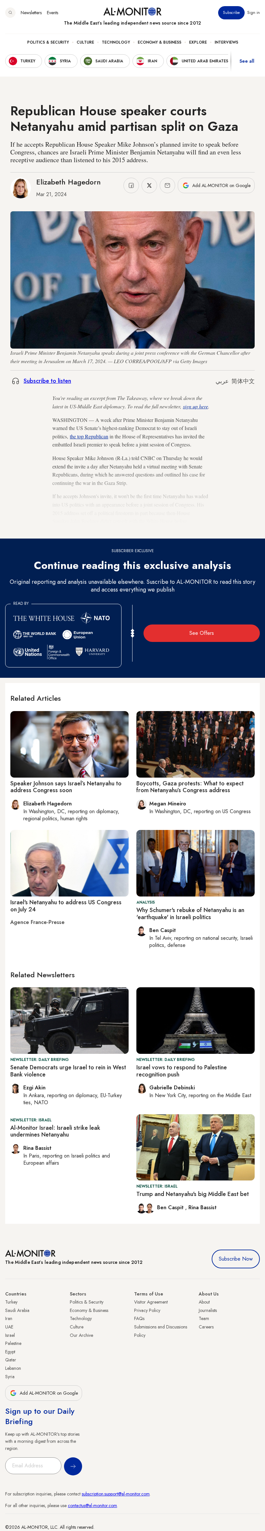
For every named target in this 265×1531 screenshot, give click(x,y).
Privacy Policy (147, 1310)
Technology (116, 42)
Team (204, 1318)
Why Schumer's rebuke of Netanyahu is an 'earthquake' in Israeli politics (190, 913)
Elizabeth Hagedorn (68, 182)
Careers (206, 1327)
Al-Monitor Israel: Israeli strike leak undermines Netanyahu (55, 1131)
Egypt (10, 1351)
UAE (9, 1327)
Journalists (208, 1310)
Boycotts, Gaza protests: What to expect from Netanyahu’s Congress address (190, 787)
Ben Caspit (171, 1207)
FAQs (139, 1318)
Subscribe (231, 13)
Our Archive (81, 1335)
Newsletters (31, 12)
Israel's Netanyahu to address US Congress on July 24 (66, 906)
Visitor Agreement (151, 1302)
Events (52, 12)
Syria (10, 1376)
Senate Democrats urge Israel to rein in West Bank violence (68, 1071)
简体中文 (243, 381)
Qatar (10, 1360)
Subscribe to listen (47, 381)
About (204, 1302)
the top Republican (89, 436)
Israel (10, 1335)
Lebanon (13, 1368)
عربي (222, 381)
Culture (85, 42)
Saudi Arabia (17, 1310)
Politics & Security (48, 42)
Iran (8, 1318)
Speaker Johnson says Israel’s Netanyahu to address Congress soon (66, 787)
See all (246, 61)
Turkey (11, 1302)
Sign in (253, 13)
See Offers (201, 633)
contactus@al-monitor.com (92, 1505)
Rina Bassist (202, 1207)
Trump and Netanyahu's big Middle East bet (192, 1194)
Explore (198, 42)
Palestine (13, 1343)
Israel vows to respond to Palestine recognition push (181, 1071)
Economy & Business (159, 42)
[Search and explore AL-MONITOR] (10, 12)
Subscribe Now (236, 1259)
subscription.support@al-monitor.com (116, 1494)
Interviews (226, 42)
